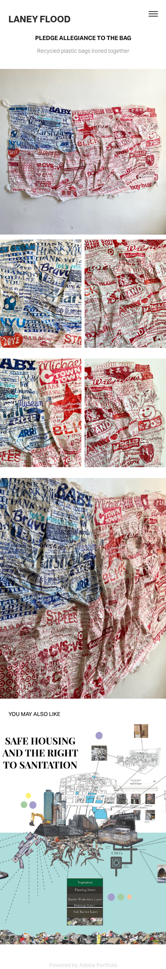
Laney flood (40, 19)
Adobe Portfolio (98, 965)
